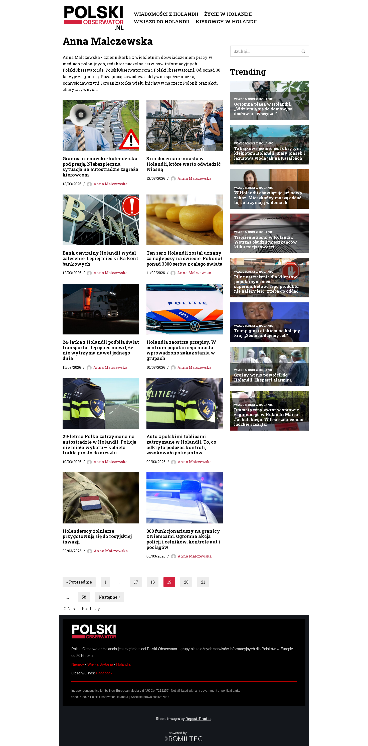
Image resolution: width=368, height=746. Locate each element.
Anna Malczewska (110, 183)
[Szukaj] (303, 51)
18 (153, 582)
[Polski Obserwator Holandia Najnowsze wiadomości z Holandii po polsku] (94, 18)
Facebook (104, 673)
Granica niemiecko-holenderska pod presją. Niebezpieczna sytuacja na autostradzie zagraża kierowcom (100, 166)
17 (136, 582)
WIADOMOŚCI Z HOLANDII (166, 14)
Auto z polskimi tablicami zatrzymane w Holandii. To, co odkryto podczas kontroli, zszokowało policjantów (181, 444)
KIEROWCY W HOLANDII (226, 21)
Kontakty (91, 608)
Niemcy (77, 664)
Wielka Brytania (100, 664)
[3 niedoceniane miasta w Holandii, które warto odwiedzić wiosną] (184, 125)
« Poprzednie (79, 582)
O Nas (69, 608)
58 (84, 597)
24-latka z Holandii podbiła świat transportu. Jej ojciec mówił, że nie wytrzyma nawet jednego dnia (101, 350)
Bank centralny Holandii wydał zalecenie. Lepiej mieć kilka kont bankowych (100, 258)
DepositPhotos (198, 718)
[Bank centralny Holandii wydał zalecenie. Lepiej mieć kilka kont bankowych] (101, 220)
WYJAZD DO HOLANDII (162, 21)
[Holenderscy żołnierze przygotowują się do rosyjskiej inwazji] (101, 497)
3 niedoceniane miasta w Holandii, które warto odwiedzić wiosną (183, 163)
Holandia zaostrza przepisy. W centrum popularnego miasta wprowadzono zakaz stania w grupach (181, 350)
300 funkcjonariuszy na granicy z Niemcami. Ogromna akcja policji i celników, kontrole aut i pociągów (183, 539)
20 (186, 582)
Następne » (109, 597)
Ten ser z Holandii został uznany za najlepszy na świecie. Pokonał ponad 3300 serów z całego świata (184, 258)
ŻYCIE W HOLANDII (228, 14)
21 (203, 582)
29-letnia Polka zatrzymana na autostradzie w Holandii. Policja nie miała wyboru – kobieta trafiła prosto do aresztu (99, 444)
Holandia (123, 664)
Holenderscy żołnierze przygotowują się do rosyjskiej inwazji (97, 536)
